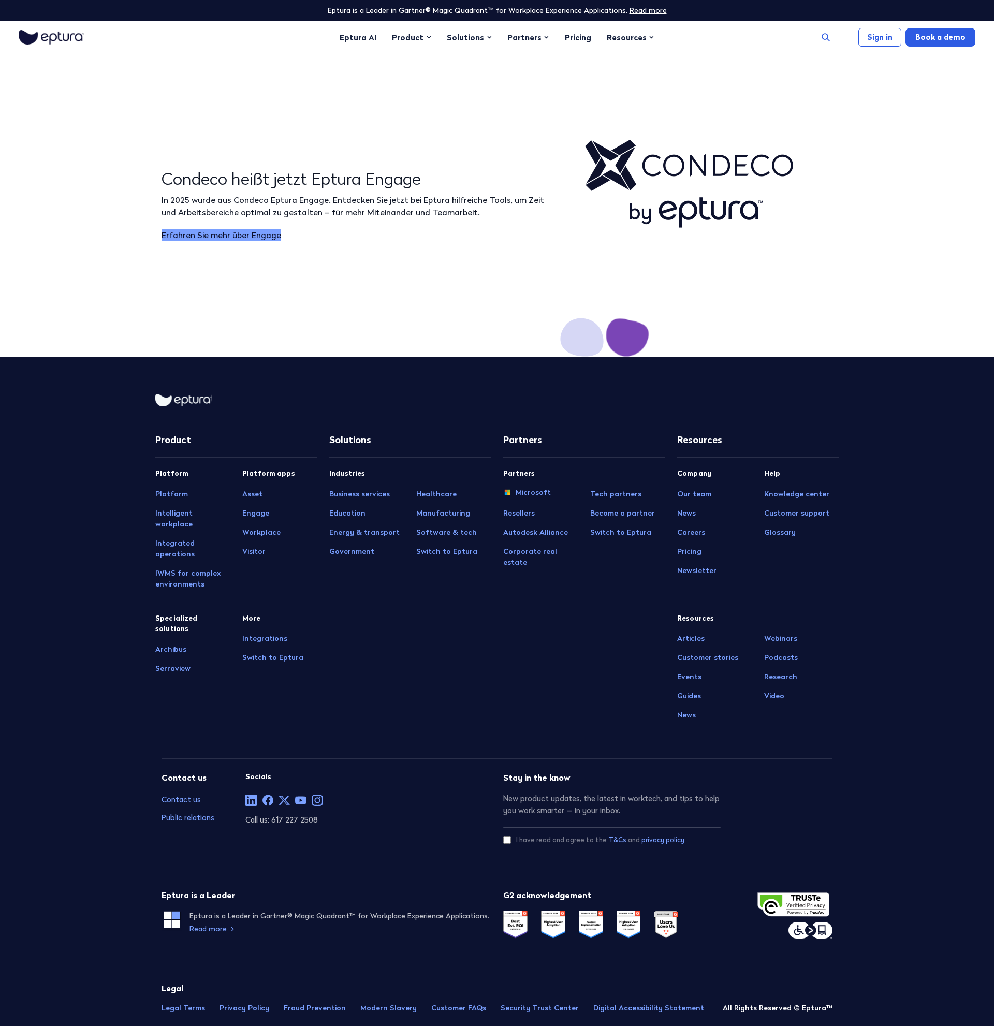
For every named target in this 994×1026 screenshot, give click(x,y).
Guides (689, 696)
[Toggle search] (825, 37)
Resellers (519, 513)
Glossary (780, 532)
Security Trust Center (540, 1008)
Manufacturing (443, 513)
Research (780, 676)
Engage (255, 513)
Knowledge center (796, 494)
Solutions (465, 37)
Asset (252, 494)
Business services (359, 494)
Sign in (880, 37)
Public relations (188, 817)
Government (351, 551)
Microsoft (533, 492)
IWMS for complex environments (188, 578)
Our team (694, 494)
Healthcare (436, 494)
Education (347, 513)
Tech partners (615, 494)
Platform (171, 494)
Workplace (261, 532)
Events (689, 676)
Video (774, 696)
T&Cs (617, 840)
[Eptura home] (51, 37)
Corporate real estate (530, 556)
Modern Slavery (388, 1008)
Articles (691, 638)
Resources (627, 37)
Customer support (796, 513)
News (686, 513)
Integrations (264, 638)
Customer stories (707, 657)
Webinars (780, 638)
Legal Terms (183, 1008)
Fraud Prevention (315, 1008)
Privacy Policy (244, 1008)
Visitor (254, 551)
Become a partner (622, 513)
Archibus (170, 649)
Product (407, 37)
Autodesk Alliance (535, 532)
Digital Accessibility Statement (648, 1008)
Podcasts (781, 657)
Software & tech (446, 532)
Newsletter (697, 570)
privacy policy (662, 840)
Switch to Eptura (272, 657)
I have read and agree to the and (600, 840)
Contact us (181, 799)
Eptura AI (358, 37)
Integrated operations (175, 548)
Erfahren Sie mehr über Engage (221, 235)
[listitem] (251, 800)
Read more (648, 10)
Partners (524, 37)
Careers (691, 532)
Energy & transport (364, 532)
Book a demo (940, 37)
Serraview (173, 668)
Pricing (578, 37)
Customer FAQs (458, 1008)
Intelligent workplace (174, 518)
